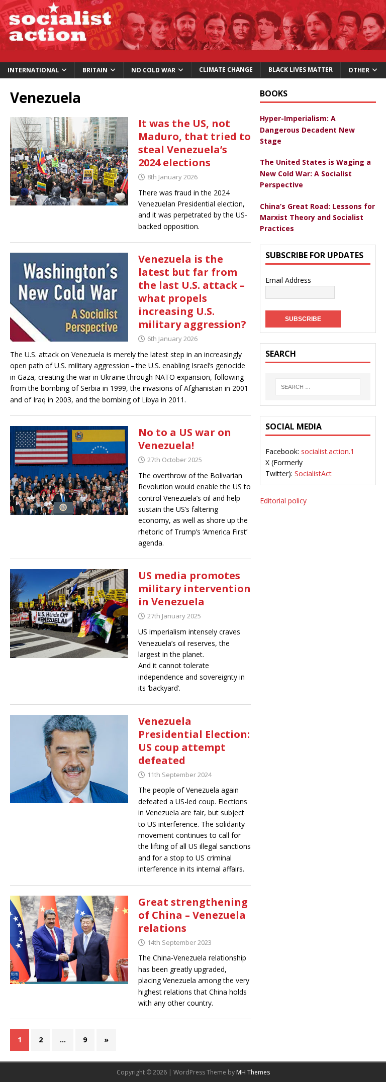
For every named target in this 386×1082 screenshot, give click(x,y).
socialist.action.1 (327, 451)
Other (358, 70)
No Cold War (153, 70)
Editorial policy (283, 500)
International (33, 70)
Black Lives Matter (300, 69)
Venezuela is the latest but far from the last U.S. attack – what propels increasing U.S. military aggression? (192, 291)
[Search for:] (317, 386)
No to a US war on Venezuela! (184, 438)
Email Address (288, 280)
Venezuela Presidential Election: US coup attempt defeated (194, 740)
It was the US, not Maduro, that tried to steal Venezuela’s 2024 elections (194, 143)
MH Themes (253, 1072)
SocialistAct (313, 473)
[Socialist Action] (193, 56)
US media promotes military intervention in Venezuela (194, 588)
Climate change (226, 69)
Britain (95, 70)
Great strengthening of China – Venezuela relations (193, 915)
